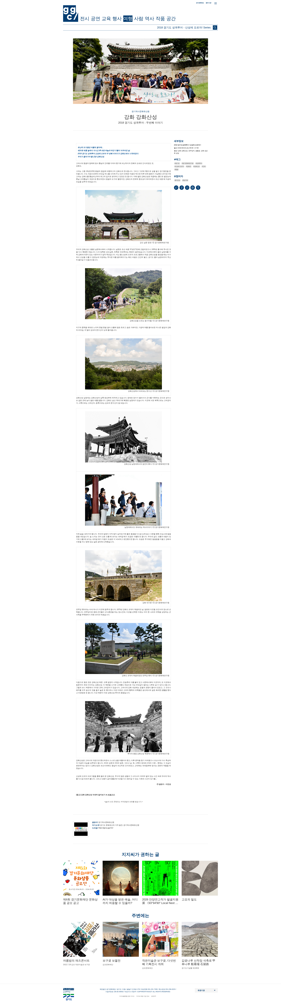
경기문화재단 (200, 3)
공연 (95, 18)
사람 (138, 18)
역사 (149, 18)
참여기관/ (209, 3)
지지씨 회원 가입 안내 (142, 996)
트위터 (176, 187)
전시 (84, 18)
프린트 (192, 187)
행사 (117, 18)
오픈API (153, 996)
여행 (127, 18)
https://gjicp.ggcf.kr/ (105, 828)
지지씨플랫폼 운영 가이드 (126, 996)
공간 (171, 18)
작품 (160, 18)
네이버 (187, 187)
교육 (106, 18)
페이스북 (181, 187)
